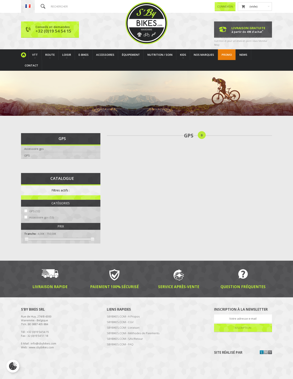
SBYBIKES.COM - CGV (120, 322)
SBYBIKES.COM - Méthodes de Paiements (133, 333)
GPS (27, 155)
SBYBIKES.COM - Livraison (123, 327)
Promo (227, 55)
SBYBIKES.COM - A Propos (123, 316)
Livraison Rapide (50, 286)
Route (50, 55)
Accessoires (105, 55)
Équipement (131, 55)
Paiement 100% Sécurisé (114, 286)
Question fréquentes (243, 286)
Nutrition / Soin (159, 55)
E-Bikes (84, 55)
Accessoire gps (34, 149)
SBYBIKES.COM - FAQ (120, 344)
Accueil (24, 54)
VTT (35, 55)
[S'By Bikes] (146, 23)
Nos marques (204, 55)
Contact (31, 65)
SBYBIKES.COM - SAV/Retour (125, 339)
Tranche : (30, 234)
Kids (183, 55)
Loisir (66, 55)
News (243, 55)
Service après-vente (178, 286)
